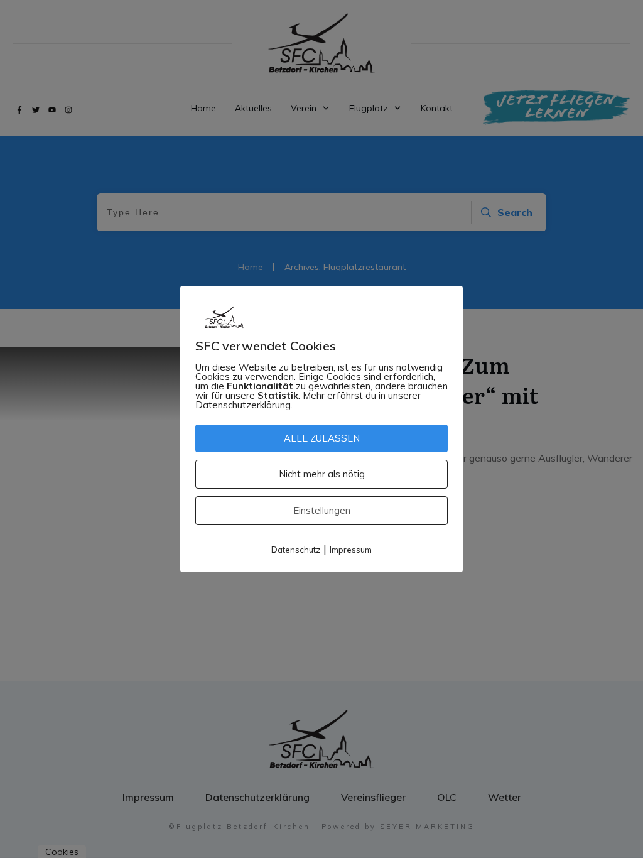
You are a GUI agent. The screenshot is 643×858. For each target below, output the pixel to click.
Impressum (351, 550)
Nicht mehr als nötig (322, 474)
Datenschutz (295, 550)
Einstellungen (321, 510)
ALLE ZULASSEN (322, 438)
